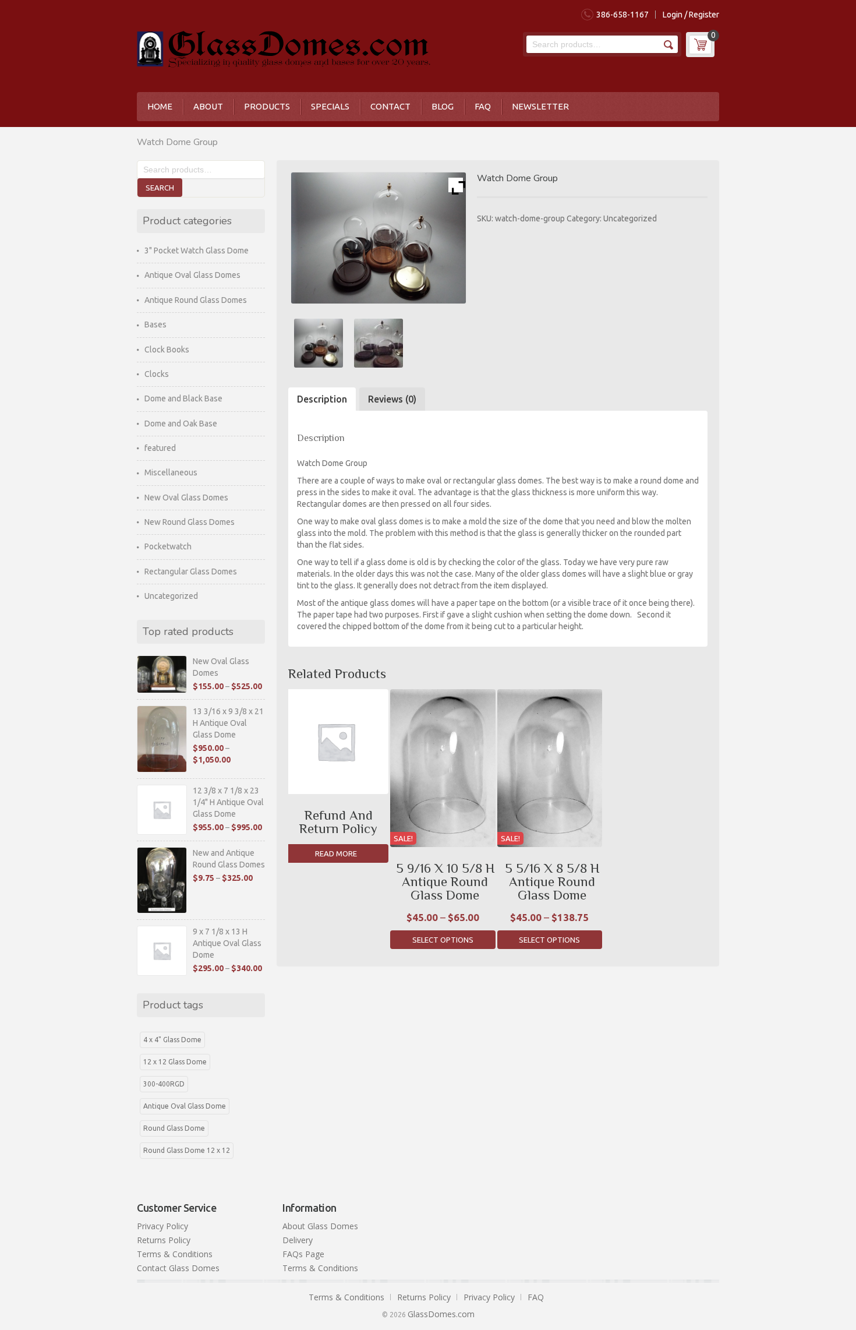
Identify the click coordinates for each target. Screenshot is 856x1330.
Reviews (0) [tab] (392, 399)
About (208, 106)
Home (159, 106)
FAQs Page (303, 1254)
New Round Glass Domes (189, 522)
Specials (330, 106)
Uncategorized (630, 218)
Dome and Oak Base (180, 423)
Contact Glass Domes (178, 1267)
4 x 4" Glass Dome (172, 1039)
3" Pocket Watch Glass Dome (196, 250)
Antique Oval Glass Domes (192, 275)
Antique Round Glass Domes (195, 300)
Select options (442, 940)
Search (667, 44)
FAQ (483, 106)
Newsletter (540, 106)
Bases (155, 324)
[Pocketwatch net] (378, 343)
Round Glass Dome (174, 1128)
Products (267, 106)
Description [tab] (322, 399)
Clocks (156, 374)
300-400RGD (164, 1084)
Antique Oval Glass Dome (184, 1106)
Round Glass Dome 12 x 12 (186, 1150)
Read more (336, 853)
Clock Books (166, 349)
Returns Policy (163, 1240)
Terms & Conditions (175, 1254)
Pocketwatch (168, 546)
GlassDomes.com (441, 1314)
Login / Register (691, 14)
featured (160, 448)
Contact (390, 106)
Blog (442, 106)
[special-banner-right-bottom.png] (318, 343)
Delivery (297, 1240)
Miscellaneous (170, 472)
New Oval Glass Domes (186, 497)
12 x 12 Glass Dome (175, 1062)
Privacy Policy (162, 1226)
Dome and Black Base (183, 398)
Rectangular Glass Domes (190, 571)
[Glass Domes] (283, 46)
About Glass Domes (320, 1226)
